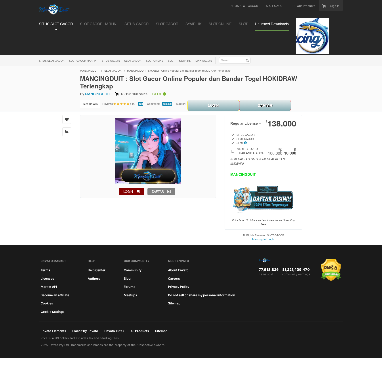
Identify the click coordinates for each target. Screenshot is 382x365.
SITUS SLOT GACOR (52, 60)
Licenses (47, 278)
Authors (94, 278)
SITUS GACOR (111, 60)
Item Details (90, 104)
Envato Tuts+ (114, 331)
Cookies (47, 303)
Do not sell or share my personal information (201, 295)
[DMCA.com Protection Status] (331, 280)
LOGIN (213, 105)
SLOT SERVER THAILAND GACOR (266, 151)
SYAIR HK (185, 60)
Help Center (96, 270)
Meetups (130, 295)
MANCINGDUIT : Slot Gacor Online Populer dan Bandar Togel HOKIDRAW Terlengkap (179, 70)
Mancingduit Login (263, 239)
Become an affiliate (55, 295)
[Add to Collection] (66, 131)
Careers (174, 278)
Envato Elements (53, 331)
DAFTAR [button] (158, 191)
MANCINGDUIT (89, 70)
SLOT (171, 60)
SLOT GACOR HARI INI (83, 60)
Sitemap (174, 303)
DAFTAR (265, 105)
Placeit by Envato (85, 331)
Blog (127, 278)
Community (132, 270)
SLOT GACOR (132, 60)
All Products (139, 331)
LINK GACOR (203, 60)
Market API (49, 287)
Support (180, 103)
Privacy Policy (178, 287)
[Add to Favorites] (66, 119)
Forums (129, 287)
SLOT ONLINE (154, 60)
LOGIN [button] (128, 191)
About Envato (178, 270)
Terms (45, 270)
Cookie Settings (53, 311)
